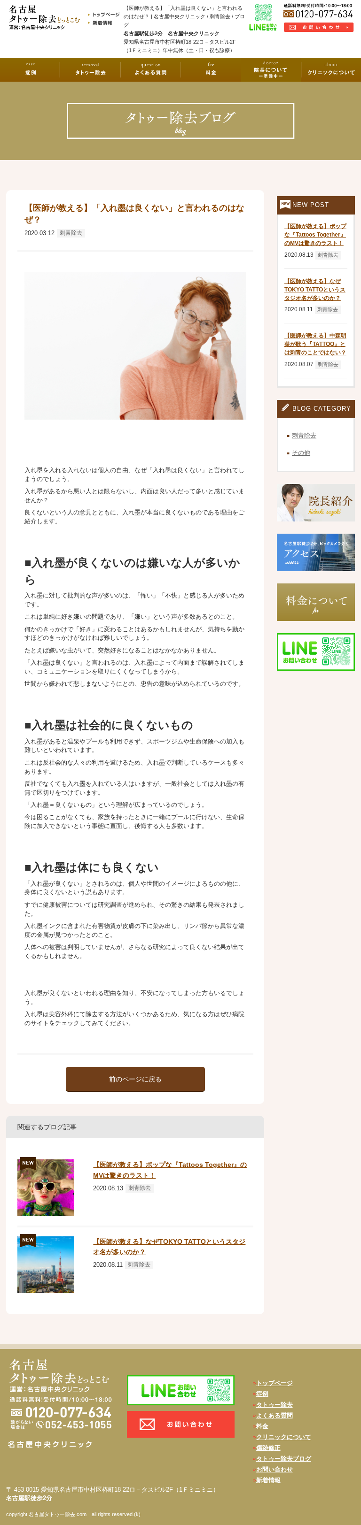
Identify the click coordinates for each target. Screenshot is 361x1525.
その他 (301, 452)
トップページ (274, 1383)
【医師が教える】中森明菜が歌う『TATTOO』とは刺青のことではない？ (315, 344)
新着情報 (268, 1480)
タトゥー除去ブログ (283, 1458)
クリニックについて (283, 1437)
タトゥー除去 (274, 1404)
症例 (262, 1393)
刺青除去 (71, 233)
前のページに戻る (135, 1079)
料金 (262, 1426)
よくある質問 (274, 1415)
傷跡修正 (268, 1447)
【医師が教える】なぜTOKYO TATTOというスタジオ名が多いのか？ (314, 289)
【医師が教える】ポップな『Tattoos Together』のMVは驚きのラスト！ (315, 234)
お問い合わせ (274, 1469)
